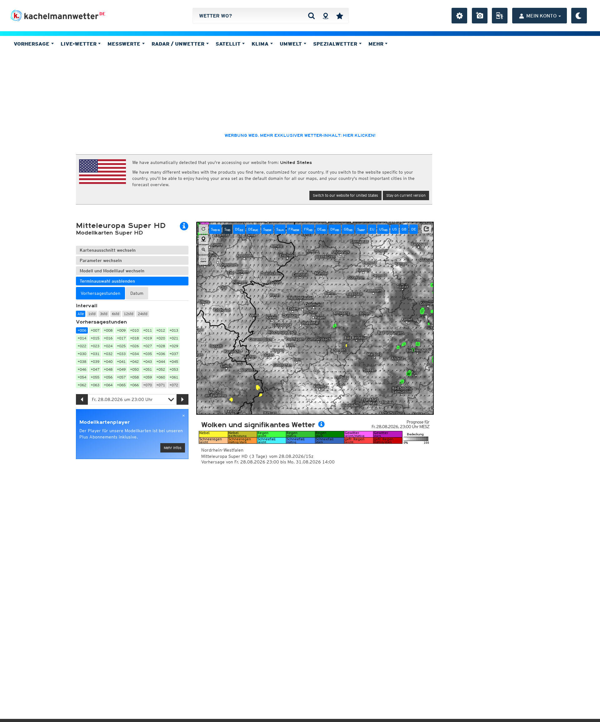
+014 (82, 338)
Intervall (87, 306)
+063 (95, 385)
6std (115, 313)
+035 (147, 353)
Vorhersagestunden (101, 322)
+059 (147, 377)
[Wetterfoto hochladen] (480, 15)
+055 (95, 377)
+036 (160, 353)
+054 (82, 377)
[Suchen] (311, 15)
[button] (426, 229)
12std (128, 313)
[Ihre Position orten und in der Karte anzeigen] (203, 239)
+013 (173, 330)
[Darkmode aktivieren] (579, 15)
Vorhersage (32, 44)
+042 (134, 361)
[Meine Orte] (339, 15)
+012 (160, 330)
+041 (121, 361)
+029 (173, 346)
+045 (173, 361)
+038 (82, 361)
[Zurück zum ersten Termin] (203, 229)
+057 (121, 377)
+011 (147, 330)
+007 (95, 330)
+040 (108, 361)
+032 (108, 353)
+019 (147, 338)
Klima (261, 44)
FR (293, 229)
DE (102, 13)
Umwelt (291, 44)
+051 (147, 369)
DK (334, 229)
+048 (108, 369)
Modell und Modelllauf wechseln (112, 270)
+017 (121, 338)
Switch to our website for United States (345, 195)
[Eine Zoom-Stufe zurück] (203, 250)
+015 (95, 338)
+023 (95, 346)
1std (92, 313)
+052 (160, 369)
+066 (134, 385)
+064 (108, 385)
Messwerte (125, 44)
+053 (173, 369)
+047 (95, 369)
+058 (134, 377)
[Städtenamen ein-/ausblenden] (203, 260)
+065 (121, 385)
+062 (82, 385)
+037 (173, 353)
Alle (81, 313)
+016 (108, 338)
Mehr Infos (173, 447)
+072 (173, 385)
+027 (147, 346)
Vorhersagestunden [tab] (100, 293)
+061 (173, 377)
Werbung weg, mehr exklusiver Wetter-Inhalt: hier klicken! (300, 135)
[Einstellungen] (459, 15)
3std (104, 313)
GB (348, 229)
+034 (134, 353)
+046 (82, 369)
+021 (173, 338)
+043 (147, 361)
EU (372, 229)
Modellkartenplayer (104, 422)
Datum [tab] (136, 293)
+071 (160, 385)
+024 (108, 346)
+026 (134, 346)
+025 (121, 346)
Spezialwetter (336, 44)
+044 (160, 361)
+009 (121, 330)
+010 (134, 330)
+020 (160, 338)
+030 (82, 353)
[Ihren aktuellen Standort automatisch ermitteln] (325, 15)
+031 (95, 353)
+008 (108, 330)
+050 (134, 369)
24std (143, 313)
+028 (160, 346)
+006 (82, 330)
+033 (121, 353)
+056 (108, 377)
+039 (95, 361)
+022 (82, 346)
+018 (134, 338)
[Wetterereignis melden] (500, 15)
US (383, 229)
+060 (160, 377)
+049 (121, 369)
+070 (147, 385)
